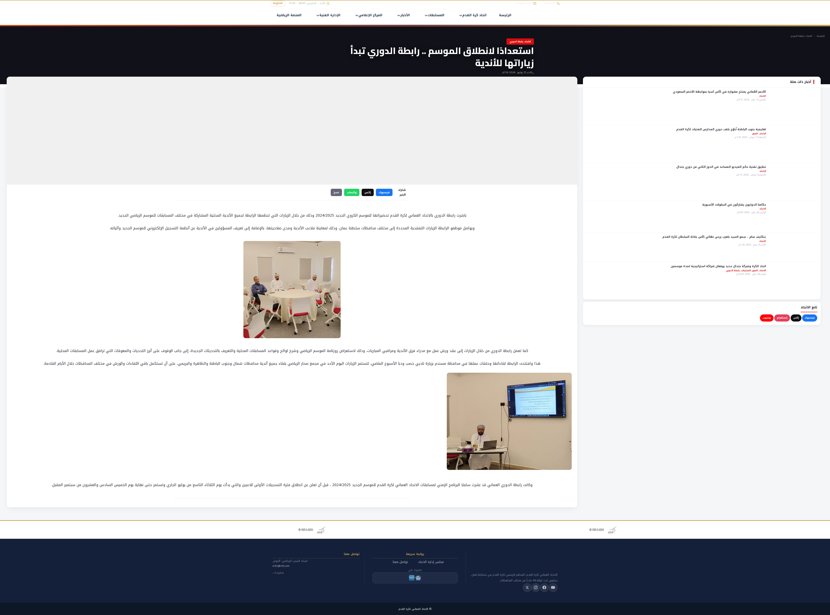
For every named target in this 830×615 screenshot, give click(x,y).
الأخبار (405, 15)
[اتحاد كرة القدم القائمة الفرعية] (460, 15)
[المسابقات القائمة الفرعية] (426, 15)
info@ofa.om (281, 566)
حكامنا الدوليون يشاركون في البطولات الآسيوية (734, 204)
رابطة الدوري (797, 36)
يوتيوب (767, 317)
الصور (755, 134)
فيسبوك (810, 317)
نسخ (336, 192)
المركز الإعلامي (370, 15)
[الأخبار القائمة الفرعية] (398, 15)
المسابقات (436, 15)
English (278, 3)
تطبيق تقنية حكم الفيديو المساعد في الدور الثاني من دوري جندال (721, 167)
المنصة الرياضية (289, 15)
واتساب (352, 192)
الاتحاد (809, 36)
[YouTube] (553, 587)
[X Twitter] (527, 587)
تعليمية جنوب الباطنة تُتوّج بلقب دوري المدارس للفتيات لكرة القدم (721, 129)
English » (278, 572)
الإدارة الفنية (329, 15)
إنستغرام (782, 317)
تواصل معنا (400, 562)
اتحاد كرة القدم (474, 15)
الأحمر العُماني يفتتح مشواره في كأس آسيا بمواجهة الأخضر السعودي (719, 91)
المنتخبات (746, 270)
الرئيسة (505, 15)
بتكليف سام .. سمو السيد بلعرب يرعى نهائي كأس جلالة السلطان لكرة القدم (714, 236)
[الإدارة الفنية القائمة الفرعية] (317, 15)
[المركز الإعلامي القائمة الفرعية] (356, 15)
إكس (796, 317)
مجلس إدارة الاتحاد (431, 562)
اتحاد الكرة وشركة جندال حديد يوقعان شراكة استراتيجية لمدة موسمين (718, 266)
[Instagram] (536, 587)
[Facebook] (544, 587)
